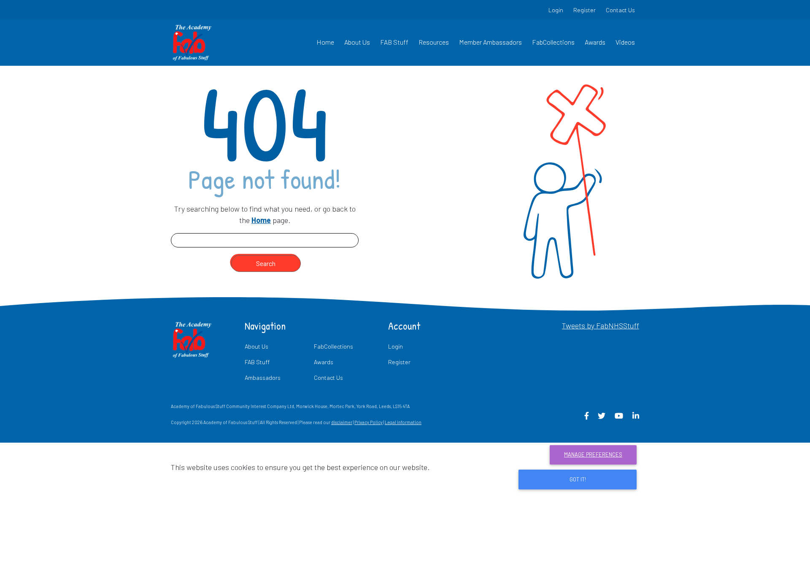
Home (325, 42)
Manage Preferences (593, 454)
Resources (433, 42)
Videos (625, 42)
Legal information (403, 422)
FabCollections (553, 42)
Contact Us (620, 9)
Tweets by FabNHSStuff (600, 325)
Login (555, 9)
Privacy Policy (368, 422)
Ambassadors (263, 377)
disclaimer (341, 422)
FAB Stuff (394, 42)
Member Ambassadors (490, 42)
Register (584, 9)
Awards (595, 42)
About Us (357, 42)
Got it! (578, 479)
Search (265, 263)
